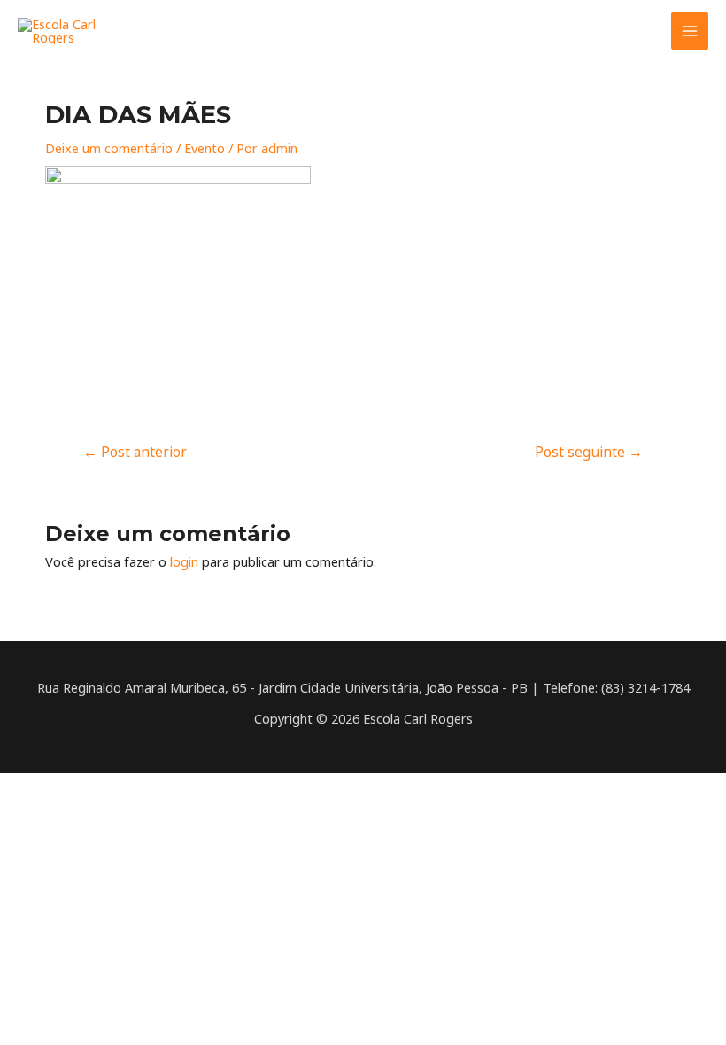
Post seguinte (589, 451)
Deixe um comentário (109, 148)
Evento (204, 148)
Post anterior (135, 451)
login (184, 561)
